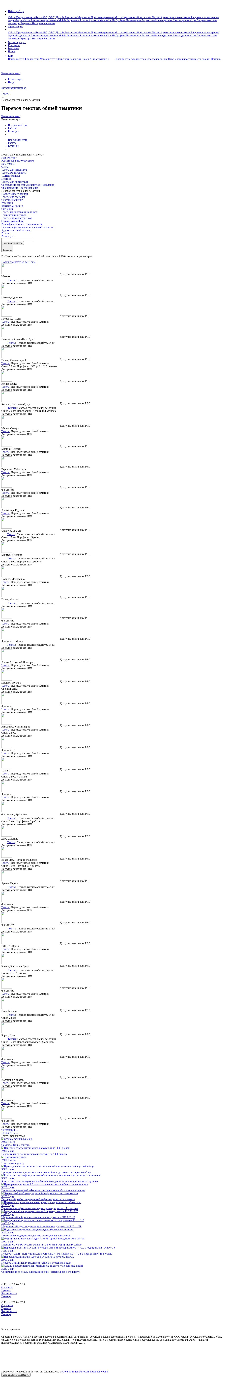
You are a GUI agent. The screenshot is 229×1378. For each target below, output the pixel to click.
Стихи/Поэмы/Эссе (12, 221)
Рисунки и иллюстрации (205, 17)
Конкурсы (14, 45)
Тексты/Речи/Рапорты (13, 172)
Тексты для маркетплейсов (16, 218)
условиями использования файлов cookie (84, 1371)
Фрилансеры (15, 26)
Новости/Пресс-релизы (14, 193)
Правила (6, 1290)
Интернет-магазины (43, 23)
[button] (9, 14)
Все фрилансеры (17, 125)
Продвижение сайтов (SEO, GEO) (36, 17)
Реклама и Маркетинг (78, 17)
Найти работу (16, 11)
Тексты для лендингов (14, 169)
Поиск (11, 51)
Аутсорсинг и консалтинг (176, 17)
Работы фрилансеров (134, 59)
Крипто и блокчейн (100, 20)
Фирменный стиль (78, 20)
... (14, 1132)
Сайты (12, 17)
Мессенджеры (181, 20)
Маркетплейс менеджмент (157, 20)
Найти (12, 243)
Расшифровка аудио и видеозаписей (22, 224)
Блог (118, 59)
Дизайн (60, 17)
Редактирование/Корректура (17, 160)
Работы (12, 128)
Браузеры (26, 23)
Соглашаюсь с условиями (16, 1375)
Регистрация (15, 79)
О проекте (7, 1287)
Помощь (215, 59)
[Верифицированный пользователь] (3, 280)
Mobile (63, 20)
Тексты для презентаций (15, 181)
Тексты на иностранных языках (19, 212)
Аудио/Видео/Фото (19, 20)
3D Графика (119, 20)
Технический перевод (13, 215)
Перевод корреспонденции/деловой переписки (28, 227)
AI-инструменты (99, 59)
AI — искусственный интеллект (133, 17)
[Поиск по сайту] (10, 67)
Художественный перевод (16, 230)
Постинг (6, 178)
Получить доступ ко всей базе (18, 262)
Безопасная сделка (157, 59)
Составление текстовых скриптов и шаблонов (27, 184)
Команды (13, 131)
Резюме (5, 233)
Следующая (9, 1129)
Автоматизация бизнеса (45, 20)
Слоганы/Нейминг (12, 199)
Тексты (156, 17)
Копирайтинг (9, 157)
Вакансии (13, 48)
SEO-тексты (8, 163)
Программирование (102, 17)
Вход (11, 82)
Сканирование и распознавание (19, 187)
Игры (193, 20)
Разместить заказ (10, 73)
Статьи (5, 166)
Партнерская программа (182, 59)
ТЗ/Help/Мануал (10, 175)
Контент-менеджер (12, 205)
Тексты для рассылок (13, 196)
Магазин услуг (17, 42)
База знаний (203, 59)
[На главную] (4, 5)
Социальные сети (207, 20)
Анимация (14, 23)
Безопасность (9, 1293)
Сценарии (7, 208)
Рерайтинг (7, 202)
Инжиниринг (134, 20)
